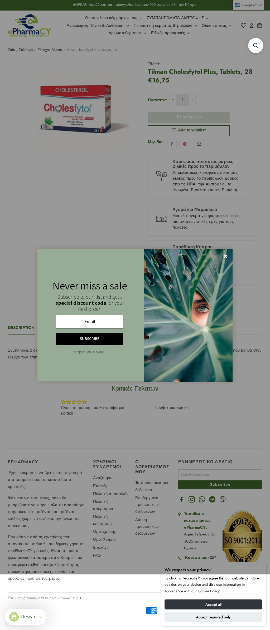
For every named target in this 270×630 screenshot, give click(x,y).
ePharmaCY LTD (69, 598)
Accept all (213, 604)
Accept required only (213, 617)
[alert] (135, 315)
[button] (255, 45)
